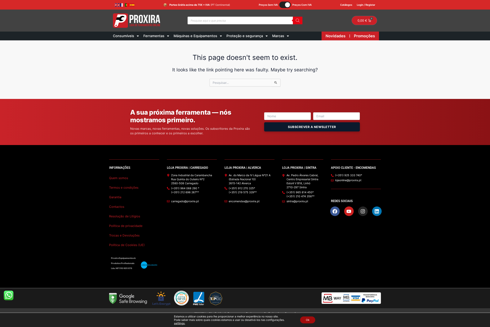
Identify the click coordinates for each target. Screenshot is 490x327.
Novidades (335, 36)
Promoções (364, 36)
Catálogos (346, 4)
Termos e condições (123, 187)
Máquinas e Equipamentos (195, 36)
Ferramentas (153, 36)
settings (179, 323)
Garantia (115, 197)
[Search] (297, 20)
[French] (122, 4)
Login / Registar (366, 4)
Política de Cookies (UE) (127, 245)
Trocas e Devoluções (124, 235)
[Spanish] (132, 4)
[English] (117, 4)
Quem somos (118, 178)
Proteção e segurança (244, 36)
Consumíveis (123, 36)
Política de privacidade (125, 226)
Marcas (278, 36)
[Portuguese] (127, 4)
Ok (308, 319)
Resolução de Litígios (124, 216)
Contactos (116, 207)
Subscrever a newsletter (312, 127)
